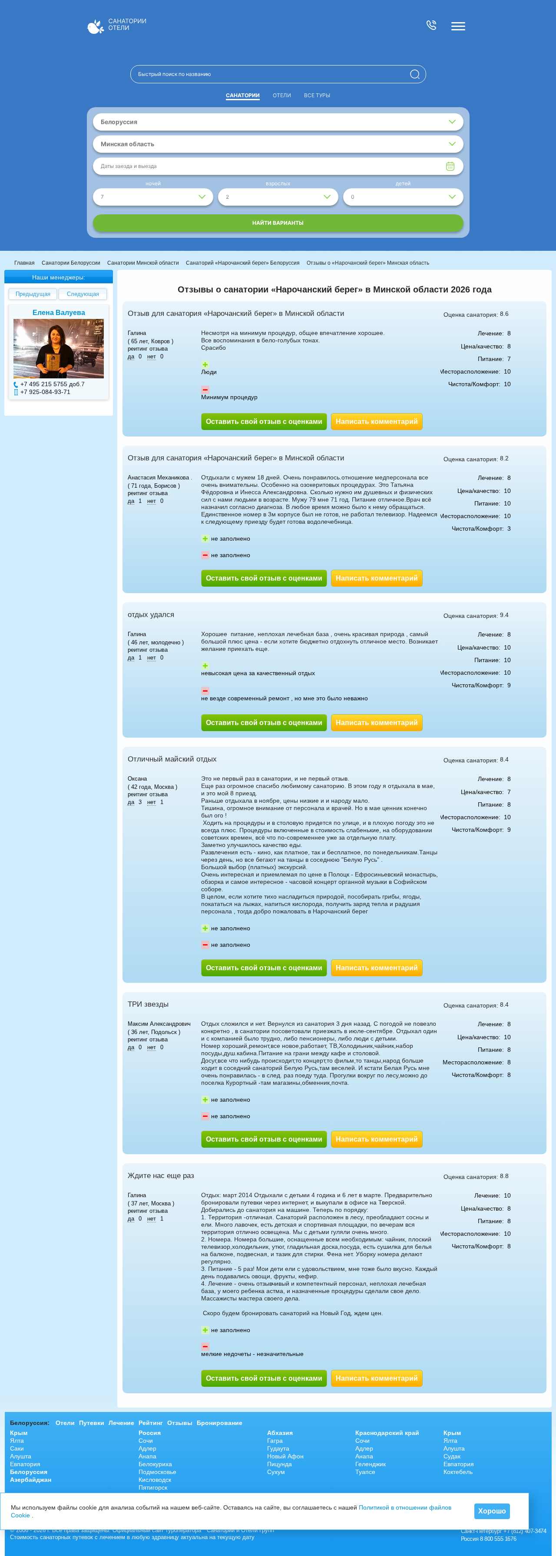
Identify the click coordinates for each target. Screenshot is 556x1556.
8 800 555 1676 (498, 1539)
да (131, 356)
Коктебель (458, 1471)
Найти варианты (278, 223)
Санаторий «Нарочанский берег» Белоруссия (243, 263)
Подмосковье (157, 1471)
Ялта (17, 1440)
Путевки (91, 1422)
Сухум (276, 1471)
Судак (451, 1456)
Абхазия (280, 1432)
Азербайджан (30, 1479)
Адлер (147, 1448)
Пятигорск (153, 1487)
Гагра (275, 1440)
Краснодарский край (387, 1432)
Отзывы (179, 1422)
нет (151, 356)
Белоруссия (28, 1471)
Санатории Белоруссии (71, 263)
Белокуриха (155, 1464)
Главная (24, 263)
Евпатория (25, 1464)
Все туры (317, 95)
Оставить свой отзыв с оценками (264, 421)
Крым (18, 1432)
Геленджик (370, 1464)
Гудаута (278, 1448)
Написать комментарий (377, 421)
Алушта (20, 1456)
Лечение (121, 1422)
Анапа (147, 1456)
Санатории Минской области (143, 263)
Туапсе (365, 1471)
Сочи (146, 1440)
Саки (17, 1448)
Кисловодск (155, 1479)
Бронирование (219, 1422)
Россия (150, 1432)
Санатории (243, 95)
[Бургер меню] (458, 26)
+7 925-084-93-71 (45, 391)
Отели (282, 95)
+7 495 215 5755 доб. (50, 384)
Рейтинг (151, 1422)
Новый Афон (285, 1456)
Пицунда (279, 1464)
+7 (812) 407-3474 (524, 1531)
